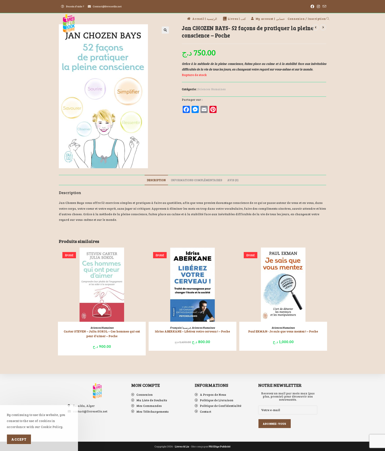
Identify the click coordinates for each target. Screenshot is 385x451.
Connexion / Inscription (307, 19)
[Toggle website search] (328, 18)
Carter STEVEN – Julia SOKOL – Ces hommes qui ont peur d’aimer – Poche (102, 333)
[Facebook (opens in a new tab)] (312, 6)
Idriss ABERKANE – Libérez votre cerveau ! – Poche (192, 331)
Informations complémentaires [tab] (196, 180)
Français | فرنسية (180, 327)
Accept (19, 439)
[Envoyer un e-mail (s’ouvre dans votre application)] (323, 6)
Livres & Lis (182, 446)
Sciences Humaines (212, 89)
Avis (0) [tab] (232, 180)
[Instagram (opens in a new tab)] (318, 6)
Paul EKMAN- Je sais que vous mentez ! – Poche (283, 331)
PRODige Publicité (220, 446)
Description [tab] (156, 180)
